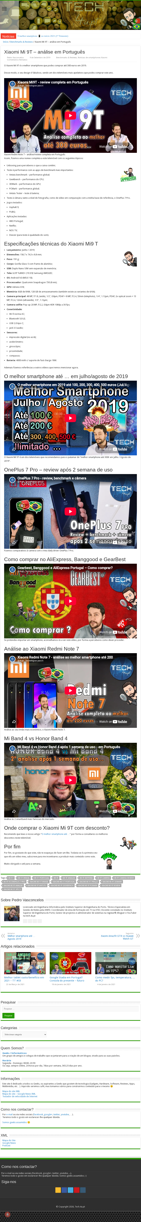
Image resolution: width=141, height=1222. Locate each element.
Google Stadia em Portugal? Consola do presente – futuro (67, 979)
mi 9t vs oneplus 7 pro (14, 882)
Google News (9, 1143)
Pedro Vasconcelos (15, 57)
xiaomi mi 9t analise (13, 885)
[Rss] (58, 1190)
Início (5, 42)
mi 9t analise (69, 878)
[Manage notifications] (7, 1214)
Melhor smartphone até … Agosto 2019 (21, 936)
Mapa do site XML (11, 1091)
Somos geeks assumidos (14, 1122)
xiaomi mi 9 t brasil (39, 882)
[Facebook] (64, 1190)
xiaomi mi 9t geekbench (62, 885)
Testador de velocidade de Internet (19, 1096)
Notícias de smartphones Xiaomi (92, 57)
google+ (48, 1114)
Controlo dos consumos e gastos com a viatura (39, 36)
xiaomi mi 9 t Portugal (64, 882)
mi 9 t (10, 878)
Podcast (6, 1145)
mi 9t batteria (86, 878)
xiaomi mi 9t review (111, 885)
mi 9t (56, 878)
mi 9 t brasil (24, 878)
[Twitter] (70, 1190)
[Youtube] (76, 1190)
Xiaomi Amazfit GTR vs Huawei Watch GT (117, 936)
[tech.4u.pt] (70, 15)
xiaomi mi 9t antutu (36, 885)
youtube (65, 1114)
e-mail (9, 1114)
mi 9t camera (103, 878)
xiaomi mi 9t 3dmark (112, 882)
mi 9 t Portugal (41, 878)
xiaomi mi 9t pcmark (87, 885)
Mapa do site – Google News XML (19, 1094)
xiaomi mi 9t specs (12, 889)
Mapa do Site (8, 1140)
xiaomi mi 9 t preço (88, 882)
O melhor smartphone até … (56, 834)
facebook (38, 1114)
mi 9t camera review (124, 878)
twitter (56, 1114)
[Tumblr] (83, 1190)
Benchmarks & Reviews (21, 42)
